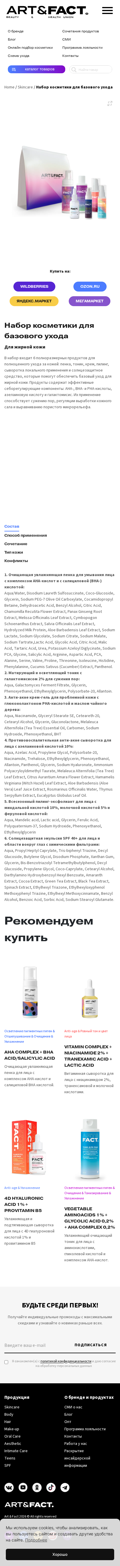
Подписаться (91, 1345)
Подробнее (36, 1539)
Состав (11, 526)
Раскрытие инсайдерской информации (77, 1458)
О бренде (16, 31)
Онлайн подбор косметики (30, 47)
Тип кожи (13, 552)
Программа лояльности (82, 47)
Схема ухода (18, 55)
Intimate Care (16, 1451)
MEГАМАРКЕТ (89, 301)
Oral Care (12, 1436)
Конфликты (16, 561)
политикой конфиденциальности (65, 1361)
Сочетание (15, 544)
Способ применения (25, 535)
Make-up (11, 1429)
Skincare (25, 87)
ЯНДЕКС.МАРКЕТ (34, 301)
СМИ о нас (73, 1407)
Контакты (70, 55)
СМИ (66, 39)
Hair (7, 1422)
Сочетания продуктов (80, 31)
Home (9, 87)
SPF (7, 1466)
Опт (67, 1422)
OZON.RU (90, 286)
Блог (12, 39)
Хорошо (60, 1554)
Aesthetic (12, 1444)
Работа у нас (75, 1444)
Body (8, 1414)
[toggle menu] (107, 9)
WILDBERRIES (34, 286)
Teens (9, 1458)
